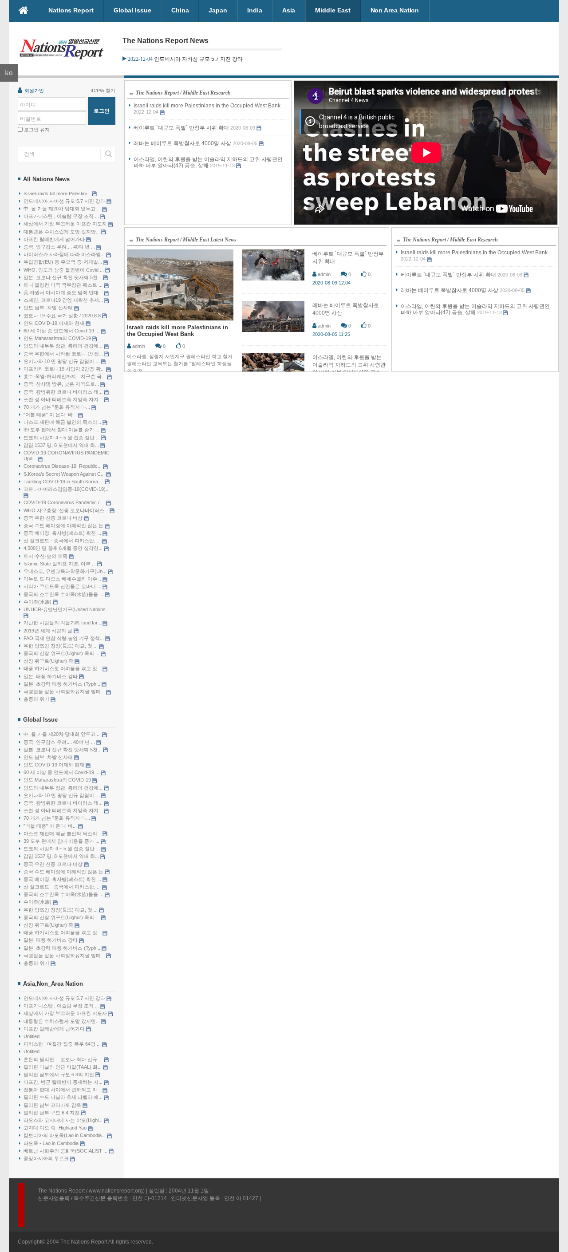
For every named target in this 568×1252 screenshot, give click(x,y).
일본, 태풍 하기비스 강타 (51, 676)
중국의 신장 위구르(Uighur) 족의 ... (62, 653)
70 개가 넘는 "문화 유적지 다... (57, 407)
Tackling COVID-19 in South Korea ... (64, 481)
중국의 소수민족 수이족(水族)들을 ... (64, 594)
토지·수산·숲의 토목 (46, 556)
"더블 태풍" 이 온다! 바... (51, 414)
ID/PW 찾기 (103, 90)
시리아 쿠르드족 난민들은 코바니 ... (63, 586)
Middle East (332, 10)
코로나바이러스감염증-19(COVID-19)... (67, 489)
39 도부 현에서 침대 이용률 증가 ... (62, 429)
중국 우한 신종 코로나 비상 (54, 518)
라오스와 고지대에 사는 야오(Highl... (64, 1120)
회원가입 (34, 90)
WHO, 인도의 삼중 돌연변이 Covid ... (64, 270)
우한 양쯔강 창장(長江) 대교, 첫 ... (61, 645)
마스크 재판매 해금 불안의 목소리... (63, 422)
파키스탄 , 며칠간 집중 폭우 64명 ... (63, 1044)
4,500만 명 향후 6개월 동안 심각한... (64, 548)
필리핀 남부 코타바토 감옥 (53, 1105)
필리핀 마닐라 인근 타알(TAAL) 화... (63, 1067)
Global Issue (132, 10)
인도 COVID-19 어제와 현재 (55, 323)
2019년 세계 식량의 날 (49, 630)
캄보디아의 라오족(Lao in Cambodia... (65, 1135)
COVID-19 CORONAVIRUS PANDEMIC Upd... (67, 455)
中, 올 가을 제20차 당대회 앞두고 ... (63, 208)
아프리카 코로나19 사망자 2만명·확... (65, 368)
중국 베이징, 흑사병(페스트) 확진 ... (63, 533)
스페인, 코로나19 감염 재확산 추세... (64, 300)
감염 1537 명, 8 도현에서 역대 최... (62, 445)
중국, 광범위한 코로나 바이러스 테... (64, 392)
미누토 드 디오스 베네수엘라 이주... (63, 578)
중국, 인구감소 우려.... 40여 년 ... (60, 246)
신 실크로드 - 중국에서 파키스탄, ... (63, 540)
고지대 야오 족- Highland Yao (56, 1127)
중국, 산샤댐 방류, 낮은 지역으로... (62, 384)
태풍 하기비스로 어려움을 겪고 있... (63, 668)
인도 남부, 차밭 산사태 (49, 307)
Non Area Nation (395, 10)
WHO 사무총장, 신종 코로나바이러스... (67, 510)
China (180, 10)
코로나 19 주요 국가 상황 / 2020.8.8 (63, 315)
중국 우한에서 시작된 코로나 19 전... (64, 353)
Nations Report (71, 10)
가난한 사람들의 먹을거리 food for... (63, 622)
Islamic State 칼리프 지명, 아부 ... (60, 563)
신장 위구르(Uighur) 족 (49, 661)
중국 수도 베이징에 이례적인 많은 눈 (64, 525)
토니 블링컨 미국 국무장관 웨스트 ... (64, 285)
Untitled (31, 1036)
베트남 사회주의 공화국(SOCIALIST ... (66, 1150)
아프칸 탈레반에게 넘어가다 (55, 239)
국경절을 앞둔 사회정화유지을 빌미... (65, 691)
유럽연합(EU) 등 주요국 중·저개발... (63, 262)
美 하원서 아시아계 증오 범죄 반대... (64, 292)
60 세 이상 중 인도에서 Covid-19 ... (62, 330)
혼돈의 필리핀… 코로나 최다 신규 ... (64, 1059)
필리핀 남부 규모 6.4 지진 (52, 1112)
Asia (289, 10)
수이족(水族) (38, 601)
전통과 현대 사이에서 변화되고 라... (63, 1089)
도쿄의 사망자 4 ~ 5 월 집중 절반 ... (62, 437)
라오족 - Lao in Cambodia (52, 1143)
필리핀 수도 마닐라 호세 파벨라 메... (64, 1097)
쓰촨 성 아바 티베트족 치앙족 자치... (64, 399)
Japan (218, 10)
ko (9, 72)
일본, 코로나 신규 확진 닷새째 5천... (63, 277)
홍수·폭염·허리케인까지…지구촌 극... (65, 376)
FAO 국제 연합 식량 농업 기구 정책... (64, 638)
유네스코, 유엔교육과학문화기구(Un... (66, 571)
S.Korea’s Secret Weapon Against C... (65, 474)
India (254, 10)
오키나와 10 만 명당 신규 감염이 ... (62, 361)
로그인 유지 (37, 129)
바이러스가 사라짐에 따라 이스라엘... (65, 254)
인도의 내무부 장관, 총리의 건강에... (64, 345)
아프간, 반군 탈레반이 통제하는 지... (64, 1082)
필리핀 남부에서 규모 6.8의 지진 (59, 1074)
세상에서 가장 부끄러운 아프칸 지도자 (66, 223)
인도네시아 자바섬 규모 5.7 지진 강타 (65, 201)
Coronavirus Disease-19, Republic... (63, 466)
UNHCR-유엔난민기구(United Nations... (67, 609)
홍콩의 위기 (37, 699)
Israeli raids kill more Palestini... (58, 193)
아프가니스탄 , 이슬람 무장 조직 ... (62, 216)
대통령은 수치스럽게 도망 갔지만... (62, 231)
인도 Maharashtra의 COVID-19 (58, 338)
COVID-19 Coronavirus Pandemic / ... (65, 502)
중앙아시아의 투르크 (47, 1158)
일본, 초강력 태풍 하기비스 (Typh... (63, 684)
